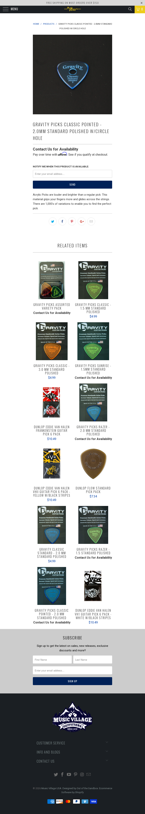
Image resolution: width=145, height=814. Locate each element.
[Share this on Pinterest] (72, 221)
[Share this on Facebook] (62, 221)
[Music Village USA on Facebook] (62, 774)
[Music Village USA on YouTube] (69, 774)
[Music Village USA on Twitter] (56, 774)
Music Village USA (51, 788)
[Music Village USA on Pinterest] (76, 774)
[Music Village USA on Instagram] (82, 774)
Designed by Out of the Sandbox (80, 788)
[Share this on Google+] (82, 221)
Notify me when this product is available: (61, 166)
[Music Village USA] (72, 9)
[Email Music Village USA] (89, 774)
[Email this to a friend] (91, 221)
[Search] (130, 9)
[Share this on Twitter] (53, 221)
